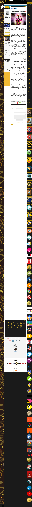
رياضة (29, 4)
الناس (29, 33)
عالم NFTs (29, 91)
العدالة (29, 82)
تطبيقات (29, 32)
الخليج (29, 25)
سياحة (29, 17)
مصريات (29, 18)
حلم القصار (29, 71)
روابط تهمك (21, 322)
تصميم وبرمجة (29, 86)
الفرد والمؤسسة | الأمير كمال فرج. (7, 10)
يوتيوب (9, 338)
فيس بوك (20, 338)
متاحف (29, 87)
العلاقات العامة (29, 97)
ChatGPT (24, 6)
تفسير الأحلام (20, 323)
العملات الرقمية (29, 45)
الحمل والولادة (29, 51)
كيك (17, 340)
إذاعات (18, 323)
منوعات (29, 24)
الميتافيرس (29, 94)
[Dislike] (17, 103)
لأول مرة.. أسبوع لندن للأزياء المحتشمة (7, 65)
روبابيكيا (8, 323)
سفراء (29, 44)
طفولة (29, 22)
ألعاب (11, 322)
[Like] (20, 103)
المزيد (5, 35)
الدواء (29, 55)
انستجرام (21, 340)
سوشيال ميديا (29, 36)
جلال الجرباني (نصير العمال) (29, 60)
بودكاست (29, 95)
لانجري (29, 76)
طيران (29, 56)
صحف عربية (18, 322)
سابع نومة (29, 78)
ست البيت (29, 74)
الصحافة (30, 3)
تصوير (29, 52)
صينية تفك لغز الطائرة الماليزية (7, 71)
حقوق (29, 13)
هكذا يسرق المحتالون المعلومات (7, 70)
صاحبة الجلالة (29, 14)
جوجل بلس (13, 338)
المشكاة (29, 11)
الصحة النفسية (29, 68)
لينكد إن (14, 340)
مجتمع (29, 9)
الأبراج (8, 322)
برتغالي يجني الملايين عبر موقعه (7, 60)
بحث (9, 0)
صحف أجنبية (14, 322)
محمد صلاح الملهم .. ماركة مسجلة (7, 69)
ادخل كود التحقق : (25, 120)
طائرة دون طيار (29, 83)
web (7, 1)
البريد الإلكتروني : (25, 111)
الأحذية (29, 59)
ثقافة (29, 5)
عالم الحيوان (29, 63)
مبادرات (29, 30)
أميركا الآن (29, 40)
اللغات (29, 64)
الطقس (15, 325)
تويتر (16, 338)
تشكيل (29, 6)
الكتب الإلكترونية (28, 105)
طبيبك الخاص (17, 325)
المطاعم (29, 80)
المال (29, 10)
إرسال (12, 124)
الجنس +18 (29, 21)
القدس (29, 26)
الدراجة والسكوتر (28, 72)
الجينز (29, 90)
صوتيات (11, 323)
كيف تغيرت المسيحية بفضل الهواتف (7, 62)
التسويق (29, 47)
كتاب (8, 36)
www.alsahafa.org (15, 351)
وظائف (8, 325)
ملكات (29, 34)
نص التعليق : (24, 114)
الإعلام (29, 28)
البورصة (29, 79)
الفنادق (18, 327)
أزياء (15, 327)
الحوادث (29, 29)
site (7, 0)
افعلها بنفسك (29, 75)
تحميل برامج (8, 327)
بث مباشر (15, 323)
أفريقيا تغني (29, 37)
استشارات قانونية (28, 102)
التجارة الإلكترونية (28, 98)
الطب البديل (29, 99)
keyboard (29, 7)
